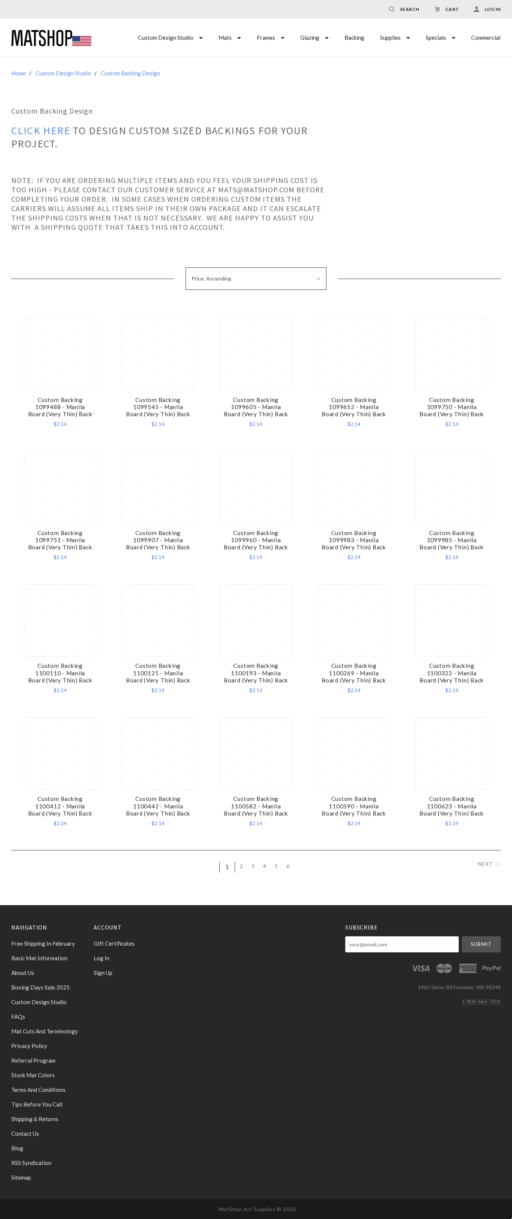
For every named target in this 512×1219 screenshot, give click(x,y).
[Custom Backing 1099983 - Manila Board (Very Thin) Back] (353, 487)
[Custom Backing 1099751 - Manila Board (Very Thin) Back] (60, 487)
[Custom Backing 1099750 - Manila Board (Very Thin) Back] (451, 354)
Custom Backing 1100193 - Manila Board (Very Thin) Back (256, 673)
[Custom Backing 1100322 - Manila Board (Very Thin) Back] (451, 620)
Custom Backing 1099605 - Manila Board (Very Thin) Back (256, 407)
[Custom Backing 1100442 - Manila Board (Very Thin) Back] (158, 753)
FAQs (18, 1016)
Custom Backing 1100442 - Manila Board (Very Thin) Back (158, 806)
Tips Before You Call (36, 1104)
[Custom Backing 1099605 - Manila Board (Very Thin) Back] (256, 354)
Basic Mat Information (39, 958)
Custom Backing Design (130, 73)
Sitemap (21, 1177)
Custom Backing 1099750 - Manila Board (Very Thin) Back (451, 407)
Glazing (309, 37)
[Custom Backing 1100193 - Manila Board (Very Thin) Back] (256, 620)
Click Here (42, 130)
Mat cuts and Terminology (44, 1031)
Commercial (485, 37)
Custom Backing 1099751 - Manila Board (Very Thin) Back (60, 540)
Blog (17, 1148)
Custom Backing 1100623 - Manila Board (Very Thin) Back (451, 806)
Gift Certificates (114, 943)
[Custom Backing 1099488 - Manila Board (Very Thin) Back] (60, 354)
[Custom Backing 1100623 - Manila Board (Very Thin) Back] (451, 753)
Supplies (390, 37)
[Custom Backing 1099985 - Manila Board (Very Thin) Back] (451, 487)
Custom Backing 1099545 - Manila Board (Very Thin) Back (158, 407)
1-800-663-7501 (481, 1001)
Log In (101, 958)
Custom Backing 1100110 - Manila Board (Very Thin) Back (60, 673)
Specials (436, 37)
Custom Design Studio (165, 37)
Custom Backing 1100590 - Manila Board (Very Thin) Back (354, 806)
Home (18, 73)
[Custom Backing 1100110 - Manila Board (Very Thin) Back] (60, 620)
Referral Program (33, 1060)
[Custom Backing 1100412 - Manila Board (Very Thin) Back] (60, 753)
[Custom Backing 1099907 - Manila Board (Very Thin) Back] (158, 487)
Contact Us (25, 1133)
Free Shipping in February (43, 943)
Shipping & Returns (34, 1119)
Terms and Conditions (38, 1089)
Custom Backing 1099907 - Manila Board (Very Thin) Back (158, 540)
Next (485, 864)
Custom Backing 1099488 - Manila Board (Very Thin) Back (60, 407)
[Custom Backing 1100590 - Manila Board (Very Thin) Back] (353, 753)
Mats (225, 37)
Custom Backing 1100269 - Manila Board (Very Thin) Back (354, 673)
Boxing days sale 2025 (40, 987)
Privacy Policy (29, 1045)
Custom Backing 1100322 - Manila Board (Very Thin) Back (451, 673)
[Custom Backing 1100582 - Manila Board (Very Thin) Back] (256, 753)
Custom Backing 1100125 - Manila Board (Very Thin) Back (158, 673)
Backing (354, 37)
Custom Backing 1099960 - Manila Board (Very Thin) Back (256, 540)
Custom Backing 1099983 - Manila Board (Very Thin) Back (354, 540)
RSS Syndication (31, 1162)
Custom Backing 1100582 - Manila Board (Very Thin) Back (256, 806)
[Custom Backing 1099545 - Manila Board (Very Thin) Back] (158, 354)
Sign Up (103, 972)
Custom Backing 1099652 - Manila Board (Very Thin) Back (354, 407)
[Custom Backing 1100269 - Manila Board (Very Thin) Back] (353, 620)
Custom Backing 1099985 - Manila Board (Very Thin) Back (451, 540)
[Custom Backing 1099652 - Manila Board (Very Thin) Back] (353, 354)
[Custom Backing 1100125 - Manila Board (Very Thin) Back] (158, 620)
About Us (22, 972)
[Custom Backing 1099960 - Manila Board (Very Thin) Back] (256, 487)
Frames (266, 37)
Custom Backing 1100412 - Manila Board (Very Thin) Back (60, 806)
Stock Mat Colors (33, 1075)
